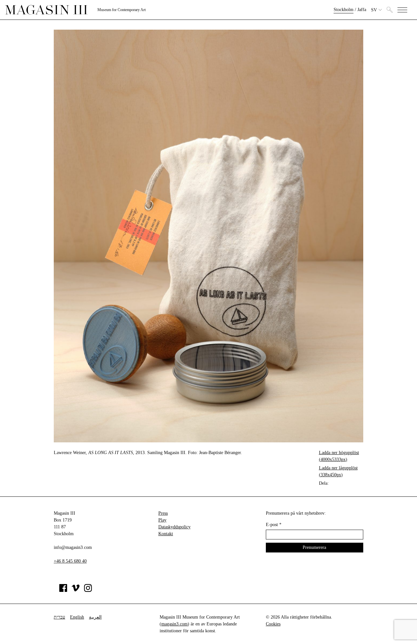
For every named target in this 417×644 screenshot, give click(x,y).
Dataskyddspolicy (174, 526)
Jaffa (361, 9)
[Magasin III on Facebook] (63, 590)
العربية (95, 617)
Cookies (273, 624)
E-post (273, 524)
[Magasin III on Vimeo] (75, 590)
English (77, 617)
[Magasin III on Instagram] (88, 590)
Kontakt (165, 533)
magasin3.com (174, 624)
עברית (59, 617)
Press (163, 513)
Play (162, 520)
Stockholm (343, 9)
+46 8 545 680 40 (70, 561)
